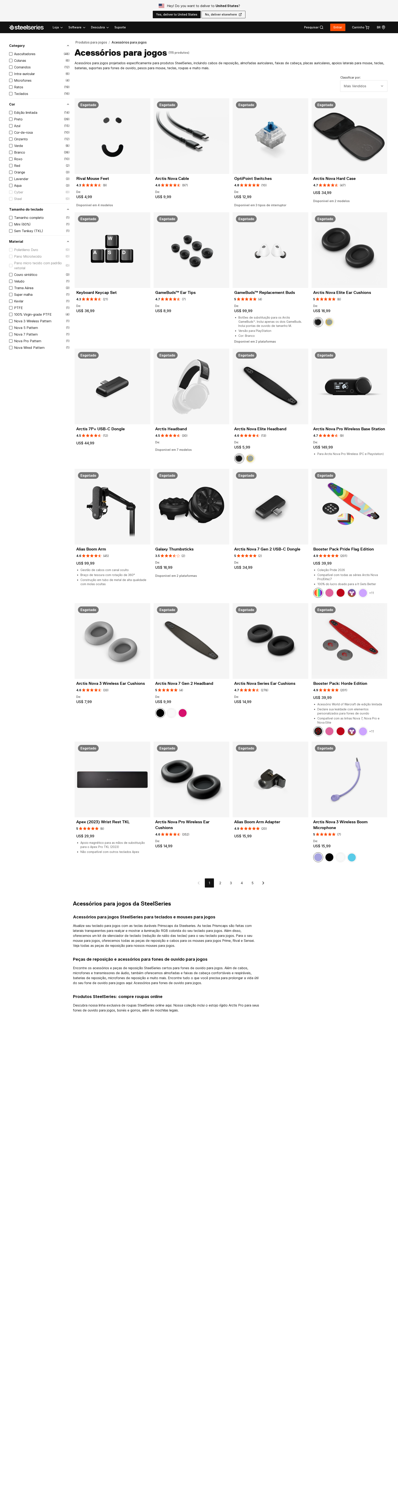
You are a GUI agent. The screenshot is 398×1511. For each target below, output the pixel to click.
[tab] (314, 27)
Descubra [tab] (98, 27)
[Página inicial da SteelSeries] (29, 27)
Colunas (20, 60)
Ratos (18, 87)
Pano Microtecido (28, 256)
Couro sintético (25, 275)
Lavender (21, 179)
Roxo (18, 159)
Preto (18, 119)
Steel (18, 199)
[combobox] (363, 86)
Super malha (23, 294)
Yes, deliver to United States (176, 14)
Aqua (18, 185)
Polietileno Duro (26, 250)
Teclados (21, 94)
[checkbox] (10, 54)
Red (17, 166)
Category (17, 46)
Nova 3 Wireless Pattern (32, 321)
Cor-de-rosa (23, 132)
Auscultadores (24, 54)
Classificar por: (350, 77)
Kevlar (18, 301)
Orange (19, 172)
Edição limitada (25, 112)
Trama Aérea (23, 288)
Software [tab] (74, 27)
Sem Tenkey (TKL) (28, 231)
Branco (19, 152)
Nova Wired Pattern (29, 348)
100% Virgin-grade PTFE (33, 314)
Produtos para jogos (91, 42)
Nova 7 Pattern (26, 334)
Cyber (18, 192)
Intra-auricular (24, 74)
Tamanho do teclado (26, 209)
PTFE (18, 308)
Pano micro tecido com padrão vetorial (38, 265)
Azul (17, 126)
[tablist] (81, 27)
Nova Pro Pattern (27, 341)
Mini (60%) (22, 224)
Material (16, 241)
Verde (18, 146)
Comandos (22, 67)
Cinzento (21, 139)
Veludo (19, 281)
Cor (12, 104)
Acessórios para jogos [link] (129, 42)
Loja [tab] (56, 27)
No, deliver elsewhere (221, 14)
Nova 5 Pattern (26, 328)
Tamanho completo (29, 218)
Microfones (23, 80)
